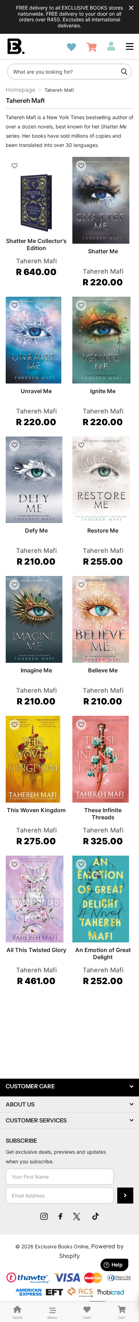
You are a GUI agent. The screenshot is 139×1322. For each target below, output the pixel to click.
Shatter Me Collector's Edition (36, 244)
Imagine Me (36, 670)
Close (131, 8)
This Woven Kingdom (36, 810)
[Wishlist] (71, 47)
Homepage (20, 89)
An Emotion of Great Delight (103, 953)
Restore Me (102, 530)
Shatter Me (103, 251)
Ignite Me (102, 391)
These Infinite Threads (103, 814)
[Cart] (92, 47)
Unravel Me (36, 391)
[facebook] (60, 1216)
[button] (130, 46)
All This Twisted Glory (36, 949)
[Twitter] (77, 1216)
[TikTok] (95, 1216)
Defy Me (36, 530)
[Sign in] (111, 46)
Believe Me (103, 670)
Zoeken (124, 71)
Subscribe (125, 1196)
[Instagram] (44, 1216)
